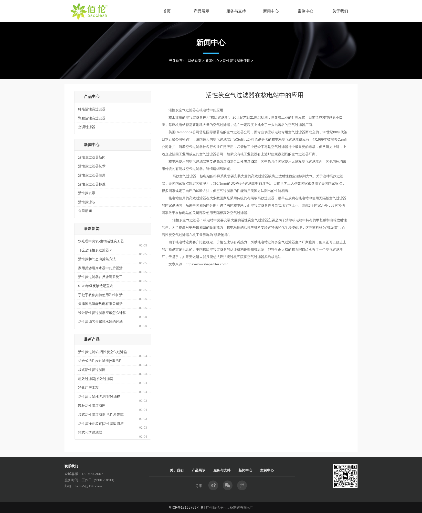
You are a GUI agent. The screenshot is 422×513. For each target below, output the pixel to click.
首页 (167, 11)
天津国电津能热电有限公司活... (102, 304)
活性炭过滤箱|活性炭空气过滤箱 (102, 352)
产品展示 (201, 11)
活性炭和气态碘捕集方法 (97, 259)
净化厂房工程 (88, 388)
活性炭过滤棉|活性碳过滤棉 (99, 397)
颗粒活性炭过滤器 (92, 118)
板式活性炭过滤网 (92, 370)
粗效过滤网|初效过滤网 (95, 379)
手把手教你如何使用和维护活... (102, 295)
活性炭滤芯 (86, 202)
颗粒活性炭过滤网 (92, 405)
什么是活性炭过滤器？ (95, 250)
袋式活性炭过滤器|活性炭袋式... (102, 414)
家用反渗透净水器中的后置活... (102, 268)
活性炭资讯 (86, 193)
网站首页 (194, 61)
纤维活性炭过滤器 (92, 109)
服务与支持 (236, 11)
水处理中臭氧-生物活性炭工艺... (102, 241)
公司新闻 (85, 211)
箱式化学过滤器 (90, 432)
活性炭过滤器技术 (92, 166)
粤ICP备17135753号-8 (185, 507)
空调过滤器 (86, 127)
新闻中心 (271, 11)
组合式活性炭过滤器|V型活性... (101, 361)
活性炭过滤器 (247, 161)
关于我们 (340, 11)
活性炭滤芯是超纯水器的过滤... (102, 321)
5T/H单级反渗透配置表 (95, 286)
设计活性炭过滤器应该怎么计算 (102, 313)
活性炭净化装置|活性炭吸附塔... (102, 423)
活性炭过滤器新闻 (92, 157)
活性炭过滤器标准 (92, 184)
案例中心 (305, 11)
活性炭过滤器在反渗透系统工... (102, 277)
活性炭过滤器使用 (236, 61)
